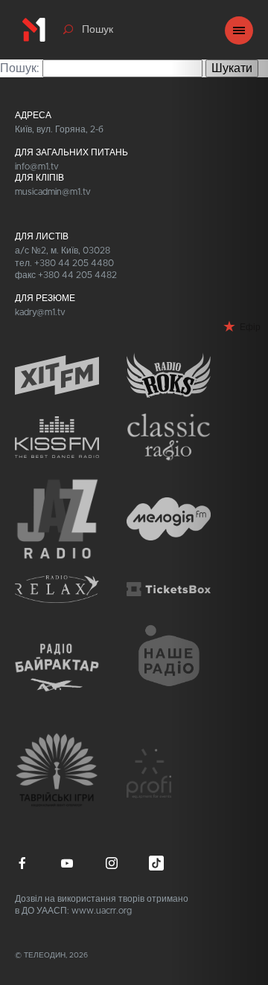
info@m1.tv (37, 166)
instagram (111, 863)
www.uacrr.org (101, 910)
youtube (67, 863)
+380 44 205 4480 (74, 263)
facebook (22, 863)
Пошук (97, 30)
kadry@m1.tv (40, 312)
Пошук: (19, 68)
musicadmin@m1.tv (53, 191)
